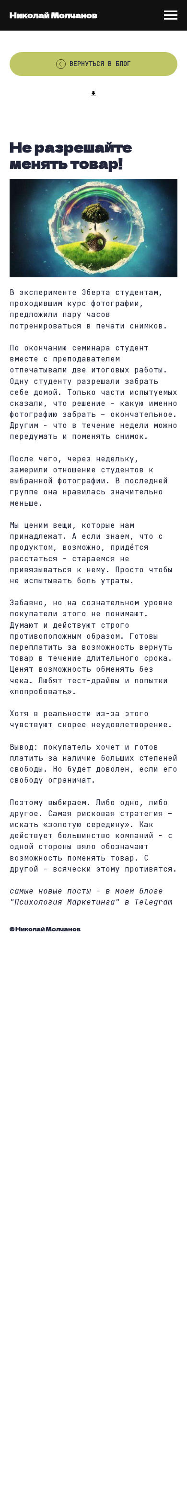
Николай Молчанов (53, 15)
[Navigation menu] (170, 15)
